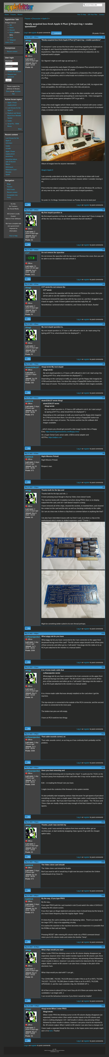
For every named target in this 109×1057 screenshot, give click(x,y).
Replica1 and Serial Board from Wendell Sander (14, 115)
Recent (20, 14)
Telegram (12, 40)
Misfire (11, 32)
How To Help (81, 14)
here (51, 1031)
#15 (103, 862)
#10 (103, 633)
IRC (10, 25)
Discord (12, 30)
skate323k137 (32, 367)
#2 (103, 210)
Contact (101, 14)
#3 (103, 250)
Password (9, 66)
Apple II (45, 18)
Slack (11, 37)
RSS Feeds (11, 189)
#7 (103, 398)
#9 (103, 487)
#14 (103, 822)
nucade (8, 148)
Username (9, 61)
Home (7, 14)
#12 (103, 734)
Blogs (9, 184)
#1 (103, 37)
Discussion (36, 18)
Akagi (28, 40)
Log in (26, 33)
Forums (13, 14)
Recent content (12, 51)
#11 (103, 667)
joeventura (9, 156)
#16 (103, 896)
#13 (103, 767)
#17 (103, 947)
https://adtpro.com (55, 437)
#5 (103, 324)
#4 (103, 284)
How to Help (13, 236)
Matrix (11, 27)
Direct (8, 91)
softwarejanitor (32, 637)
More (20, 129)
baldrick (29, 401)
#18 (103, 1006)
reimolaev (9, 143)
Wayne (8, 164)
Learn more (9, 42)
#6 (103, 364)
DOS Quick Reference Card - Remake (11, 169)
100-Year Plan (92, 14)
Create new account (14, 71)
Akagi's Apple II (47, 170)
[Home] (19, 11)
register (34, 33)
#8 (103, 453)
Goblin (9, 121)
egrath (8, 174)
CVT (27, 253)
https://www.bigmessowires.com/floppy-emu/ (62, 432)
